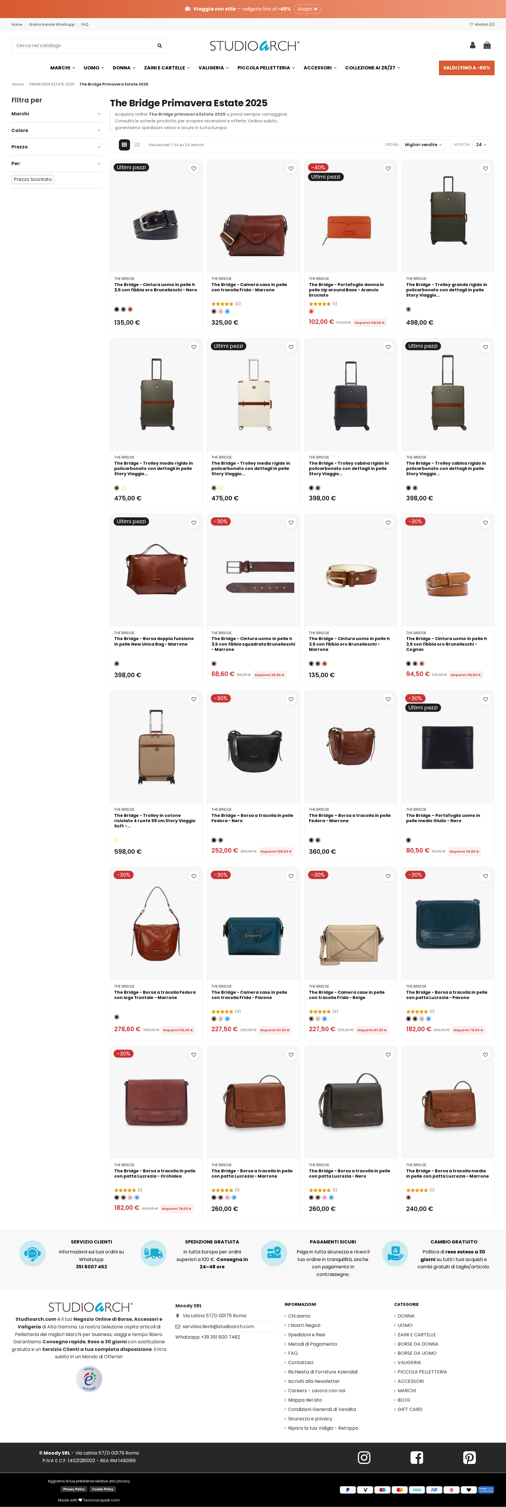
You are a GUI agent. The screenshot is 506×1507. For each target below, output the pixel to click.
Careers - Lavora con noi (316, 1390)
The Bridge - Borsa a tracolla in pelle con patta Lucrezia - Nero (349, 1173)
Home (17, 24)
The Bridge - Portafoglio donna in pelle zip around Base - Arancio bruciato (346, 290)
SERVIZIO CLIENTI (91, 1242)
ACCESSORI (411, 1381)
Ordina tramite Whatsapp (52, 24)
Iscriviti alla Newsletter (314, 1381)
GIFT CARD (410, 1409)
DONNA (406, 1316)
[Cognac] (130, 309)
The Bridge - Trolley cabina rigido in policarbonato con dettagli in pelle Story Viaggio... (349, 468)
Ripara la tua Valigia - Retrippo (323, 1428)
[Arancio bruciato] (311, 311)
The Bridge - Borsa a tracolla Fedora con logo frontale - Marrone (155, 994)
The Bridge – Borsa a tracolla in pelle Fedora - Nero (252, 818)
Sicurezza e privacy (310, 1418)
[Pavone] (227, 311)
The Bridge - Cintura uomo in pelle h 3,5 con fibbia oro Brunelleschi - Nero (155, 287)
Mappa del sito (305, 1400)
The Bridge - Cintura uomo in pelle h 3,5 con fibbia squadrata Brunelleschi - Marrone (253, 644)
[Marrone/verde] (408, 309)
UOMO (405, 1325)
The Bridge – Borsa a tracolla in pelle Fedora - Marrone (350, 818)
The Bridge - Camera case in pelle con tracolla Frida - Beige (347, 994)
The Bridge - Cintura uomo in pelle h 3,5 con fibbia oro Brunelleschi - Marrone (349, 644)
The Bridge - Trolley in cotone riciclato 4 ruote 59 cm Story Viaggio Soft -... (155, 820)
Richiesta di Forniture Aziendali (323, 1372)
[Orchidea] (421, 1018)
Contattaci (300, 1362)
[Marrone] (123, 309)
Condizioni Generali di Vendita (322, 1409)
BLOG (404, 1400)
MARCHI (407, 1390)
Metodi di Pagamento (312, 1344)
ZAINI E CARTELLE (417, 1334)
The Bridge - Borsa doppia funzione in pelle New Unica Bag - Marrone (154, 641)
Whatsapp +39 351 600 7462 (207, 1337)
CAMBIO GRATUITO (453, 1242)
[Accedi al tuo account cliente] (473, 45)
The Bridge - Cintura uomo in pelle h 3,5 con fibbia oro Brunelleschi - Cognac (446, 644)
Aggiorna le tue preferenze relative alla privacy (89, 1481)
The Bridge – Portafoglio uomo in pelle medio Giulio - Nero (443, 818)
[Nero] (116, 309)
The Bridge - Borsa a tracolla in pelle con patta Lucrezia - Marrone (252, 1173)
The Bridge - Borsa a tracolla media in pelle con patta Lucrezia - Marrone (447, 1173)
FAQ (84, 24)
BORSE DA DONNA (418, 1344)
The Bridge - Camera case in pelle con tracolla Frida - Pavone (249, 994)
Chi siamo (299, 1316)
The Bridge (124, 278)
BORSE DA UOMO (417, 1353)
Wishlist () (484, 24)
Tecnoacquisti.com (101, 1500)
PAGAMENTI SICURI (333, 1242)
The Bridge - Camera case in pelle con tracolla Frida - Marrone (249, 287)
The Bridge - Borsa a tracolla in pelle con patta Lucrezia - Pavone (447, 994)
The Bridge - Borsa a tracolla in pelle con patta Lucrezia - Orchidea (155, 1173)
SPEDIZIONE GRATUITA (212, 1242)
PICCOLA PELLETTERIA (422, 1372)
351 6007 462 (91, 1266)
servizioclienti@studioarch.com (218, 1326)
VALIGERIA (409, 1362)
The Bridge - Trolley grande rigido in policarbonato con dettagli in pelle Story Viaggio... (446, 290)
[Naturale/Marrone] (123, 487)
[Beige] (220, 311)
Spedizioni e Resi (306, 1334)
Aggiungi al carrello (160, 265)
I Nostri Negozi (304, 1325)
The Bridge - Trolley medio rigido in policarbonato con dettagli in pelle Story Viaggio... (153, 468)
